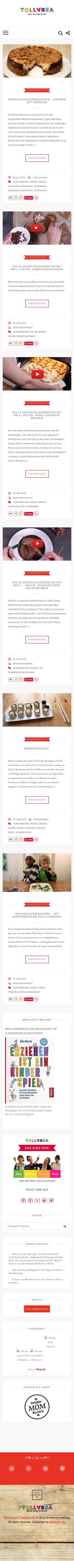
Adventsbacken (21, 181)
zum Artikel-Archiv (37, 1309)
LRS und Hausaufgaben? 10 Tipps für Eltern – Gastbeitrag (36, 1271)
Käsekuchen (27, 186)
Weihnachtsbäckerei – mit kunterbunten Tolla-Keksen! (37, 915)
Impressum (11, 1517)
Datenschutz (27, 1517)
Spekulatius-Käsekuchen (20, 190)
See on (32, 1369)
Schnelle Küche (23, 832)
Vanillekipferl (32, 506)
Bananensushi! (37, 748)
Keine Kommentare (22, 327)
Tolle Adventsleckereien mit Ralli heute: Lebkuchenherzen (37, 268)
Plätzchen (13, 991)
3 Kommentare (40, 819)
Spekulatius (40, 186)
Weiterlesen (37, 158)
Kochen (12, 827)
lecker (11, 832)
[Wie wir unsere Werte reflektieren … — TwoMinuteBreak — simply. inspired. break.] (23, 1355)
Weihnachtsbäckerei (29, 991)
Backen (34, 181)
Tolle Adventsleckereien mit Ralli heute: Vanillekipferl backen (37, 415)
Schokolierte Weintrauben (21, 672)
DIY (32, 331)
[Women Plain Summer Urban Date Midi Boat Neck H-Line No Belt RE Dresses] (50, 1342)
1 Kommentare (39, 177)
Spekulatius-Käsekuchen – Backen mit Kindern (37, 101)
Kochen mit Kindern (26, 827)
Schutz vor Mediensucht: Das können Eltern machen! (36, 1281)
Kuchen (41, 827)
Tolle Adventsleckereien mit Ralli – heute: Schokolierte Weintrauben (37, 585)
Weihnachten (40, 190)
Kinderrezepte (37, 90)
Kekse (42, 987)
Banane (43, 823)
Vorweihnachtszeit (26, 336)
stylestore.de (57, 1522)
